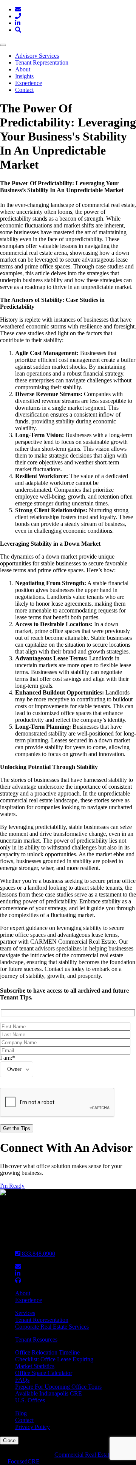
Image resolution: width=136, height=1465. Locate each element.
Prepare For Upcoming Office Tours (58, 1386)
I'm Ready (12, 1185)
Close (9, 1440)
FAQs (22, 1380)
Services (25, 1313)
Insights (24, 76)
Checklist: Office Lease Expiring (54, 1359)
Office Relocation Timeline (47, 1352)
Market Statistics (34, 1366)
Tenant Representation (41, 62)
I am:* (7, 1058)
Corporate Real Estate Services (52, 1326)
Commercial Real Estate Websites (94, 1454)
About (22, 69)
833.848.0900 (37, 1253)
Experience (28, 83)
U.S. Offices (30, 1400)
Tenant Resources (36, 1339)
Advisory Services (37, 55)
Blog (21, 1413)
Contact (24, 90)
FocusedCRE (24, 1461)
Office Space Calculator (43, 1373)
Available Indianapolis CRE (48, 1393)
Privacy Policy (32, 1427)
